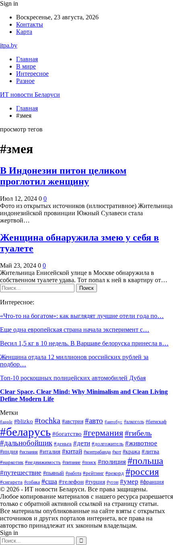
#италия (49, 451)
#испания (28, 452)
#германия (103, 433)
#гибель (138, 433)
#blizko (23, 421)
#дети (81, 443)
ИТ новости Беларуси (30, 94)
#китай (72, 451)
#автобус (113, 422)
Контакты (29, 24)
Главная (27, 59)
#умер (129, 481)
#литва (150, 451)
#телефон (71, 481)
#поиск (89, 462)
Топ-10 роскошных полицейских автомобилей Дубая (73, 377)
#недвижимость (43, 462)
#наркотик (11, 462)
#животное (141, 443)
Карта (24, 31)
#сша (49, 481)
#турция (95, 482)
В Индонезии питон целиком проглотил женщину (63, 176)
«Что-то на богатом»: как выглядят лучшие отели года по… (82, 315)
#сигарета (11, 482)
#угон (112, 482)
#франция (152, 482)
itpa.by (8, 45)
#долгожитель (108, 444)
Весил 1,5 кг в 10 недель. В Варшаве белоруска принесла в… (84, 343)
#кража (131, 452)
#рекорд (114, 473)
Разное (25, 80)
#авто (94, 420)
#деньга (63, 444)
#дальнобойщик (26, 443)
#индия (9, 452)
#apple (6, 422)
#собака (32, 482)
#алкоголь (134, 421)
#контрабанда (97, 452)
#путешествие (20, 472)
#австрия (72, 421)
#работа (73, 473)
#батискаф (156, 421)
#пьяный (53, 473)
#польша (145, 461)
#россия (142, 471)
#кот (116, 452)
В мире (26, 66)
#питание (71, 462)
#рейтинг (93, 473)
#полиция (112, 462)
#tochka (47, 420)
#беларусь (25, 431)
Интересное (32, 73)
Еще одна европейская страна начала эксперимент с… (74, 329)
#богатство (67, 434)
